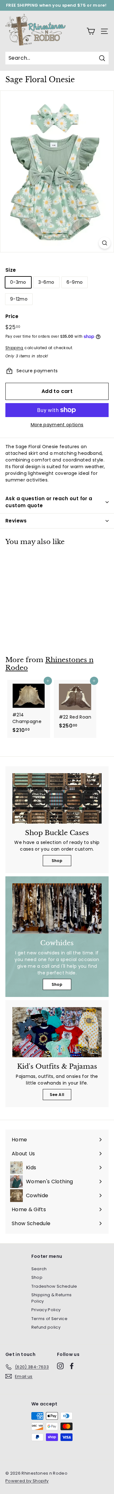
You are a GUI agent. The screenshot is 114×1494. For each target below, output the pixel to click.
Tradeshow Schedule (54, 1286)
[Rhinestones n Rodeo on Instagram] (60, 1366)
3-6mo (46, 282)
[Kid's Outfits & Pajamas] (57, 1032)
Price (12, 316)
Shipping (14, 347)
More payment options (57, 425)
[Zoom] (105, 243)
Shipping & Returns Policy (51, 1298)
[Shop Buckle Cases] (57, 798)
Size (10, 270)
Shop (57, 860)
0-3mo (18, 282)
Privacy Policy (46, 1310)
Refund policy (46, 1327)
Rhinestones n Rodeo (49, 664)
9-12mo (19, 299)
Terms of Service (49, 1319)
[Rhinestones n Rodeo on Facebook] (71, 1366)
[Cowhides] (57, 908)
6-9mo (74, 282)
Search (39, 1269)
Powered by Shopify (26, 1481)
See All (57, 1094)
